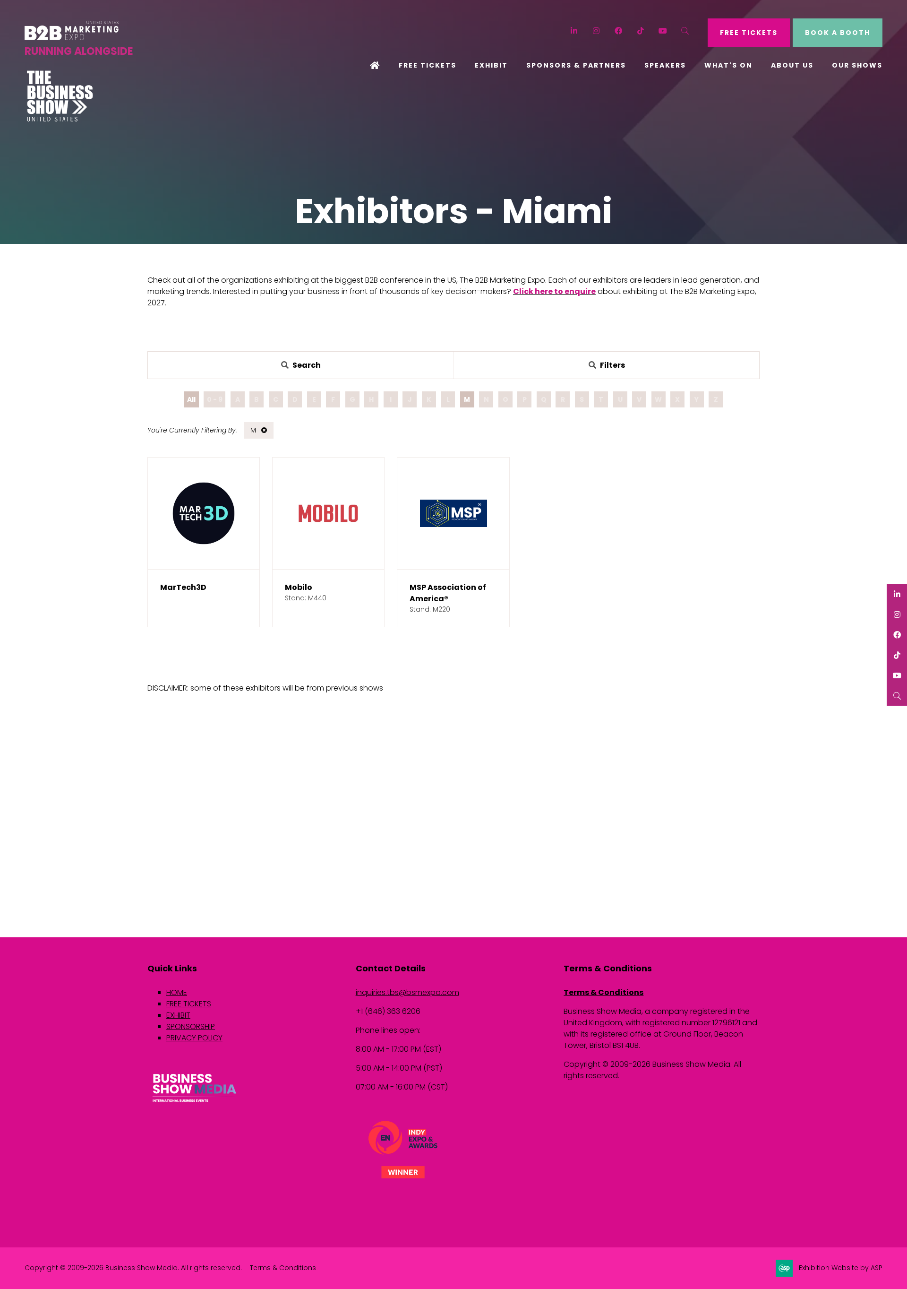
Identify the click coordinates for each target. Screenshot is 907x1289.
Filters (612, 365)
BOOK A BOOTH (837, 32)
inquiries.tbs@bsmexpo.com (407, 992)
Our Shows (857, 65)
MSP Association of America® (448, 593)
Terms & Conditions (603, 992)
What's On (728, 65)
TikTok (641, 31)
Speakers (665, 65)
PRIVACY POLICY (194, 1037)
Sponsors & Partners (576, 65)
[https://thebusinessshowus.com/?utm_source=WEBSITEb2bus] (60, 119)
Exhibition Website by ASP (840, 1267)
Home (375, 66)
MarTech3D (183, 587)
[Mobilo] (328, 513)
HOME (176, 992)
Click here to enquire (554, 291)
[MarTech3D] (203, 513)
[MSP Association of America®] (453, 513)
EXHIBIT (178, 1015)
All (191, 399)
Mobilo (298, 587)
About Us (792, 65)
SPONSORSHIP (190, 1026)
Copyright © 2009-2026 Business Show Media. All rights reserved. (133, 1267)
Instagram (596, 31)
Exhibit (491, 65)
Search (685, 31)
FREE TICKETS (749, 32)
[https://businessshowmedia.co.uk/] (194, 1103)
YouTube (663, 31)
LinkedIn (574, 31)
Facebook (618, 31)
